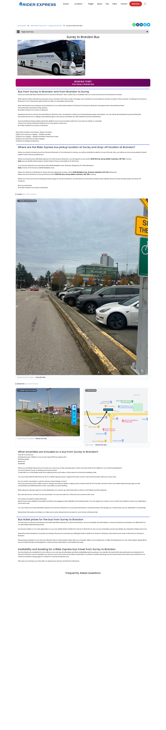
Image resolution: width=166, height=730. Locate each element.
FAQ (107, 4)
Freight (91, 4)
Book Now (135, 4)
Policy (114, 4)
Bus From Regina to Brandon (28, 141)
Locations (78, 4)
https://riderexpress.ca (115, 540)
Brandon (60, 94)
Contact (124, 4)
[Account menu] (145, 4)
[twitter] (148, 24)
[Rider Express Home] (37, 4)
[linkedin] (141, 24)
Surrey (52, 94)
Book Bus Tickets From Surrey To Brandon (33, 110)
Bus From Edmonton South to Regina (31, 139)
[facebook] (137, 24)
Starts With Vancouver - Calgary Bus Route (46, 26)
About (99, 4)
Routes (66, 4)
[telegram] (145, 24)
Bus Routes (22, 26)
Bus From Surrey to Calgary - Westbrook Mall (34, 134)
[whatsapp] (134, 24)
